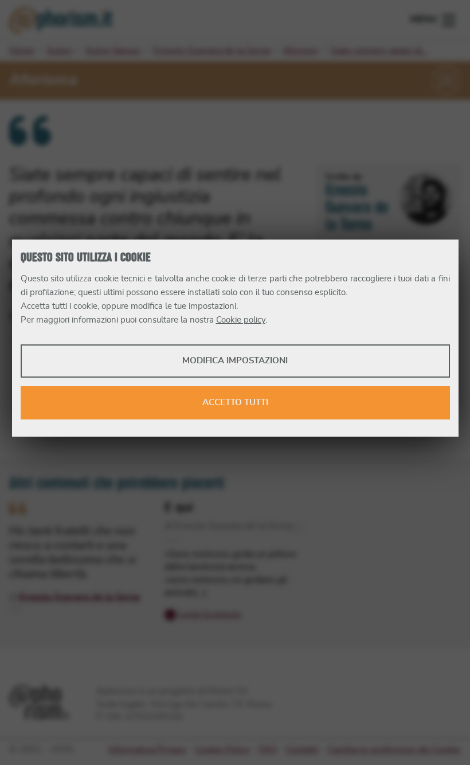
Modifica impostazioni (235, 360)
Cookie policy (240, 320)
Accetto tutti (235, 402)
